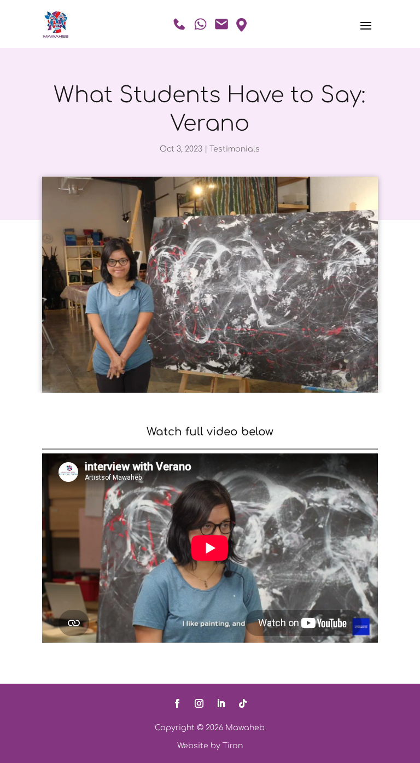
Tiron (233, 746)
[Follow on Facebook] (177, 703)
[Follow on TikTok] (243, 703)
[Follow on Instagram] (199, 703)
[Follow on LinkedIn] (221, 703)
